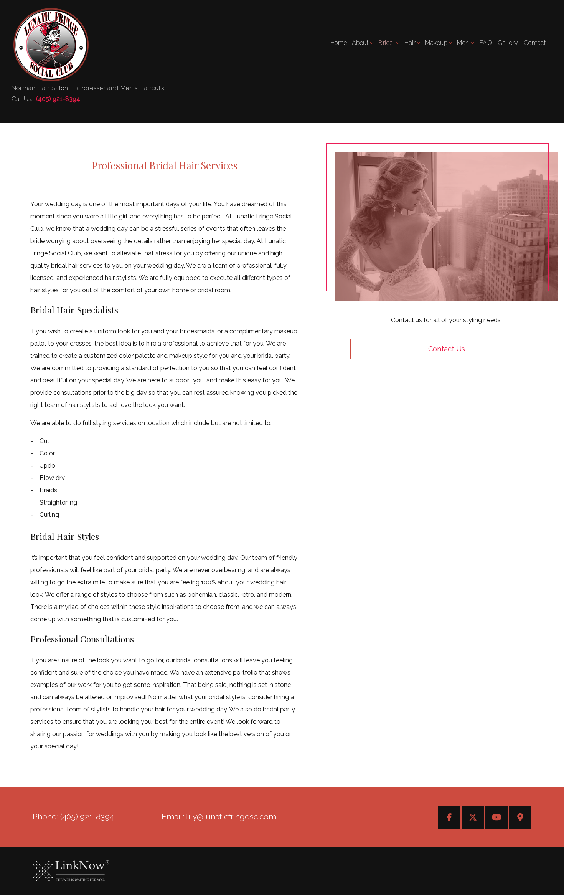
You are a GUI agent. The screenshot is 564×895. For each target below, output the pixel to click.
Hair (410, 42)
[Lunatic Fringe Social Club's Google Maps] (520, 818)
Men (463, 42)
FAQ (486, 42)
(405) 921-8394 (58, 99)
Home (338, 42)
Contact (535, 42)
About (360, 42)
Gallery (508, 42)
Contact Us (446, 349)
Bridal (386, 42)
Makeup (436, 42)
